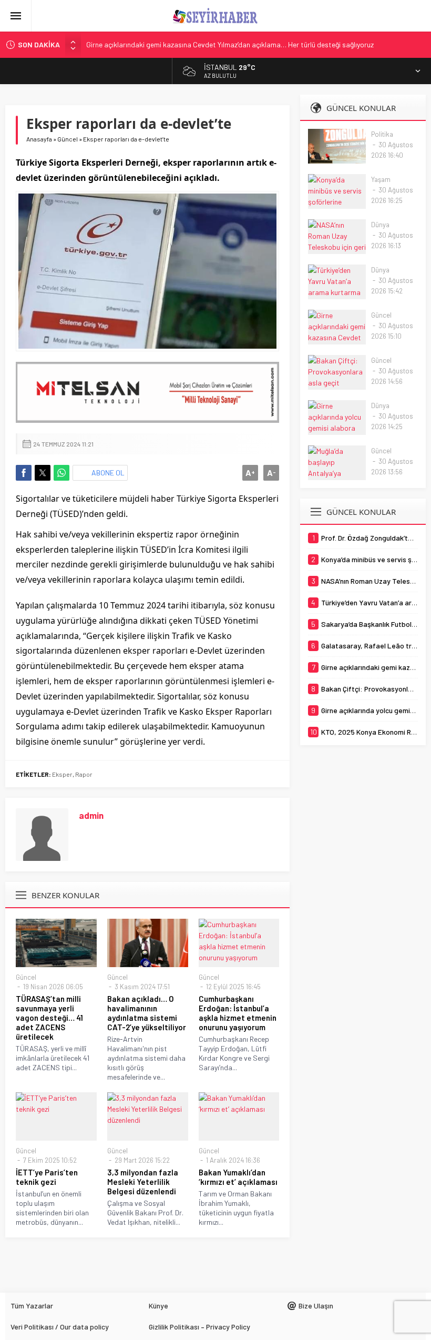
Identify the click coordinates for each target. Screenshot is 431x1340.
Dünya (380, 224)
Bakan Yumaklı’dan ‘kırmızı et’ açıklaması (238, 1177)
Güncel (67, 139)
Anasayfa (39, 139)
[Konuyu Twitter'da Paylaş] (42, 473)
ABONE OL (108, 472)
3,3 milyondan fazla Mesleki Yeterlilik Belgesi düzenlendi (142, 1182)
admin (91, 815)
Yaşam (381, 179)
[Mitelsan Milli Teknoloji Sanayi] (147, 392)
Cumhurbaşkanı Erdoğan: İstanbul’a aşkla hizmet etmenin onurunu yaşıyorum (237, 1013)
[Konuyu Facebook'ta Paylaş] (24, 473)
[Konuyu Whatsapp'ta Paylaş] (61, 473)
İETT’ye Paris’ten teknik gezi (47, 1177)
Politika (382, 134)
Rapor (84, 774)
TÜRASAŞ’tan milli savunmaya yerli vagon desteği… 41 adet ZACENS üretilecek (49, 1017)
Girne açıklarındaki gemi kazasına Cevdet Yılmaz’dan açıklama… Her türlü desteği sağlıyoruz (230, 44)
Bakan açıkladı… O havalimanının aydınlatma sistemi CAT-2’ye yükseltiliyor (146, 1013)
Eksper (62, 774)
